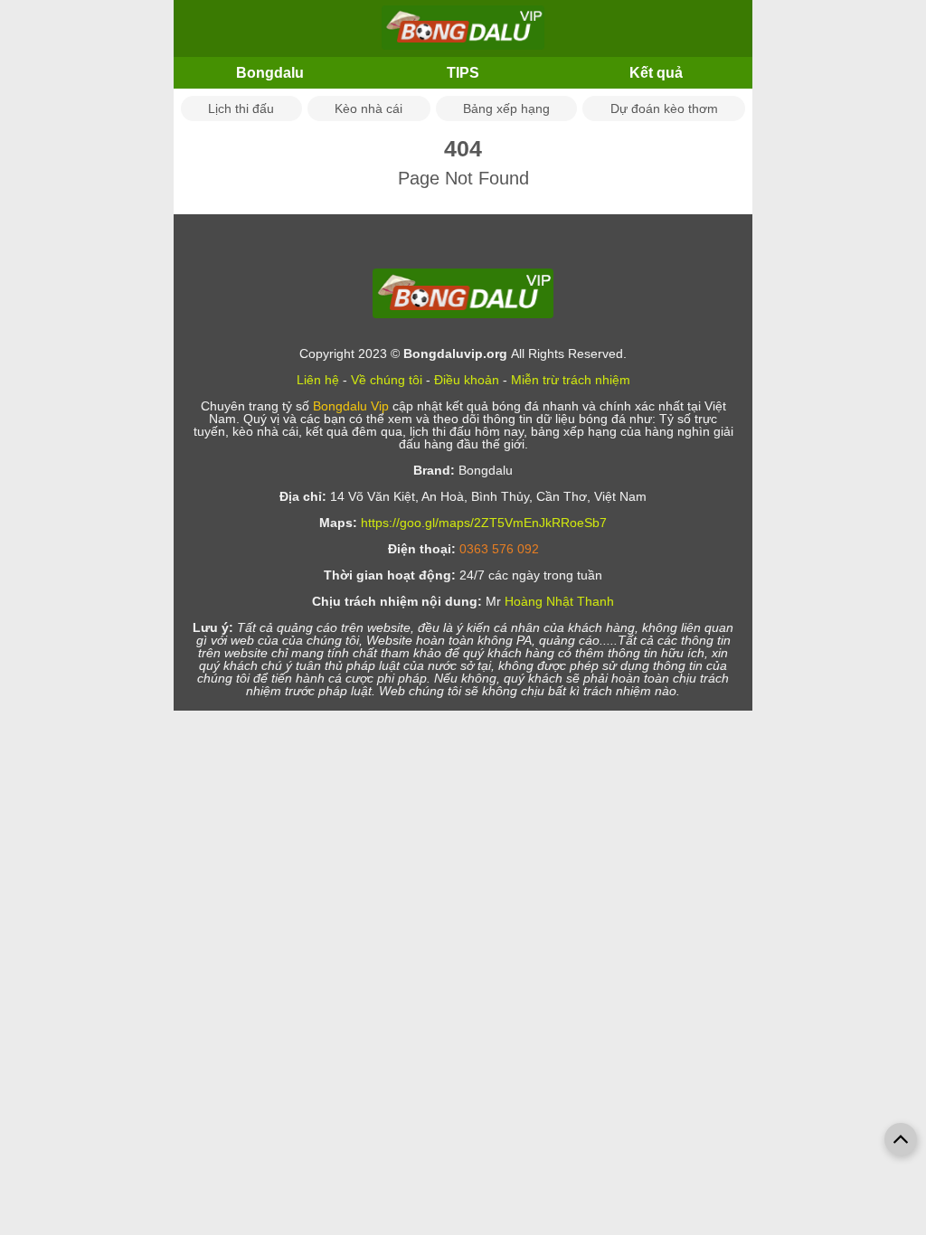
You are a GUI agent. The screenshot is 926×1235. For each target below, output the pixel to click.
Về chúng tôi (386, 379)
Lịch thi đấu (241, 108)
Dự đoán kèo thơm (664, 108)
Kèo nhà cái (368, 108)
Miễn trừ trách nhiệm (570, 379)
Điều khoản (466, 379)
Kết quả (656, 72)
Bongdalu (270, 72)
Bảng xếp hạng (506, 108)
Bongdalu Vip (351, 406)
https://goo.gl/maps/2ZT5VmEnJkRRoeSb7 (484, 522)
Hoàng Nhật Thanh (559, 601)
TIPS (463, 72)
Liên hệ (318, 379)
